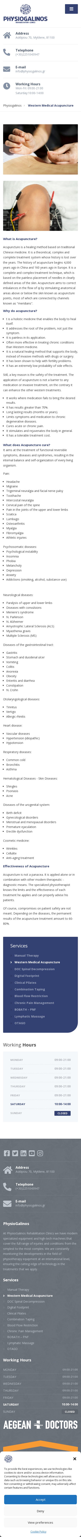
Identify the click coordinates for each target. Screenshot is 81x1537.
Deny (40, 1511)
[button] (75, 1459)
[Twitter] (15, 1155)
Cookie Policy (38, 1531)
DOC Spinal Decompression (35, 969)
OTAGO (20, 1023)
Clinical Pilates (25, 983)
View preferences (40, 1522)
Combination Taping (30, 989)
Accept (40, 1499)
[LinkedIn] (24, 1155)
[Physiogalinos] (25, 13)
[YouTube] (32, 1155)
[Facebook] (7, 1155)
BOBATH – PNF (25, 1009)
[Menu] (71, 9)
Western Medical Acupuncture (37, 962)
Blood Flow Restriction (31, 996)
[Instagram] (40, 1155)
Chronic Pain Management (34, 1003)
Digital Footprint (27, 976)
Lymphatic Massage (30, 1016)
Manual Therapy (27, 955)
